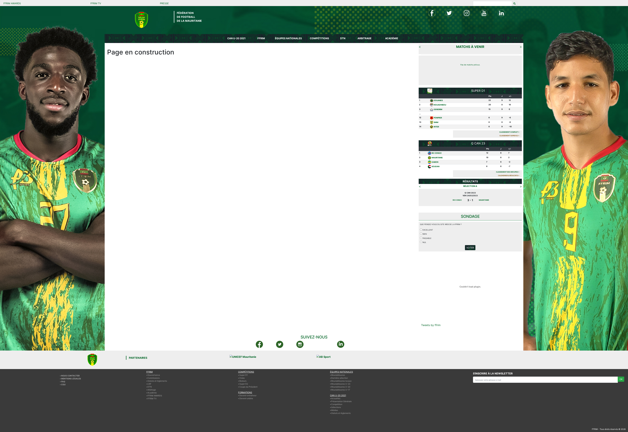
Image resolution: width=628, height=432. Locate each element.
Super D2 (243, 384)
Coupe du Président (248, 387)
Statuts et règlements (157, 381)
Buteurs (242, 381)
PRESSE (164, 3)
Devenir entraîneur (247, 395)
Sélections (336, 407)
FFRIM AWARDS (12, 3)
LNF (149, 384)
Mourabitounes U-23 (340, 384)
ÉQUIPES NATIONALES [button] (288, 38)
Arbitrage (152, 390)
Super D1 (243, 375)
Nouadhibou (440, 105)
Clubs (242, 378)
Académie (152, 392)
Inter (436, 127)
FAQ (63, 381)
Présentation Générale (341, 401)
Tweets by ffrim (431, 325)
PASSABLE (426, 238)
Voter (470, 247)
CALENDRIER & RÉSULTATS (508, 175)
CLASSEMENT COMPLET (509, 132)
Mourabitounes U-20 (340, 387)
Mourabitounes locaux (341, 381)
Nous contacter (70, 375)
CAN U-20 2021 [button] (236, 38)
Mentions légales (71, 378)
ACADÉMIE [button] (391, 38)
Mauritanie (437, 157)
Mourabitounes (338, 375)
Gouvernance (154, 375)
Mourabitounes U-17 (340, 390)
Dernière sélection (339, 378)
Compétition (336, 404)
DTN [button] (342, 38)
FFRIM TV (95, 3)
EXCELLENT (427, 230)
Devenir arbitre (246, 398)
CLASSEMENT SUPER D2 (509, 136)
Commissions (154, 378)
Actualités (335, 398)
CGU (63, 384)
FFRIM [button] (261, 38)
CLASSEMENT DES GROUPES (507, 172)
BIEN (424, 234)
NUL (424, 242)
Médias (334, 410)
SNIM (436, 122)
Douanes (438, 100)
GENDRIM (438, 109)
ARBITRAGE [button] (364, 38)
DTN (150, 387)
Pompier (438, 118)
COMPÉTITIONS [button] (319, 38)
